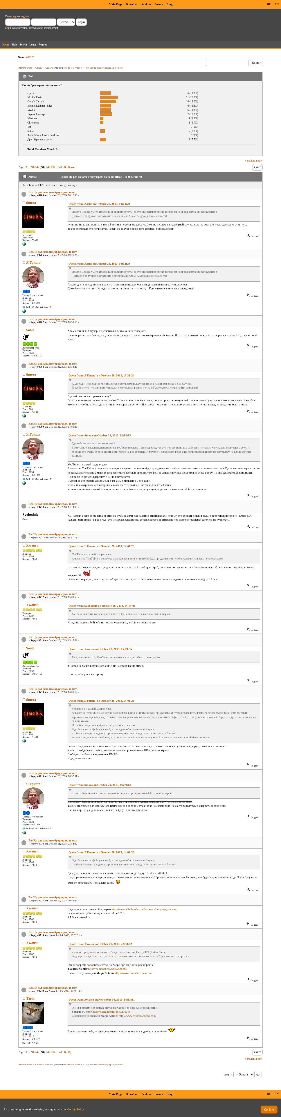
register (25, 16)
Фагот (78, 67)
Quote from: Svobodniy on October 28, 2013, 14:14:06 (101, 605)
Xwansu (32, 545)
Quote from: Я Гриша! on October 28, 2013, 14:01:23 (101, 546)
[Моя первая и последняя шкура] (24, 244)
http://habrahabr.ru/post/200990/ (107, 968)
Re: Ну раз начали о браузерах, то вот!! (53, 192)
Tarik (30, 998)
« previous (250, 160)
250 (53, 167)
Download (132, 4)
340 (60, 167)
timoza (31, 203)
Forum (159, 4)
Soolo (71, 67)
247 (37, 167)
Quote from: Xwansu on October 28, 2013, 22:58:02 (100, 944)
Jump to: (228, 1074)
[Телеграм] (24, 312)
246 (32, 167)
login (15, 16)
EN (277, 4)
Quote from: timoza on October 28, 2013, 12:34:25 (99, 435)
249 (48, 167)
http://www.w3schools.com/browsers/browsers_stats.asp (144, 909)
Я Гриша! (33, 262)
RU (269, 4)
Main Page (115, 4)
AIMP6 (30, 57)
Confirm (269, 1109)
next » (259, 160)
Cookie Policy (76, 1109)
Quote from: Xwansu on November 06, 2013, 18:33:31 (101, 999)
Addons (146, 4)
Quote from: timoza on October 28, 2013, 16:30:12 (99, 784)
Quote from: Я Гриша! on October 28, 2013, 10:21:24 (101, 375)
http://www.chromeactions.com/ (133, 973)
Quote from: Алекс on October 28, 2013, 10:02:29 (99, 203)
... (29, 167)
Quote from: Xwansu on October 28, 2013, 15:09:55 (100, 649)
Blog (170, 4)
